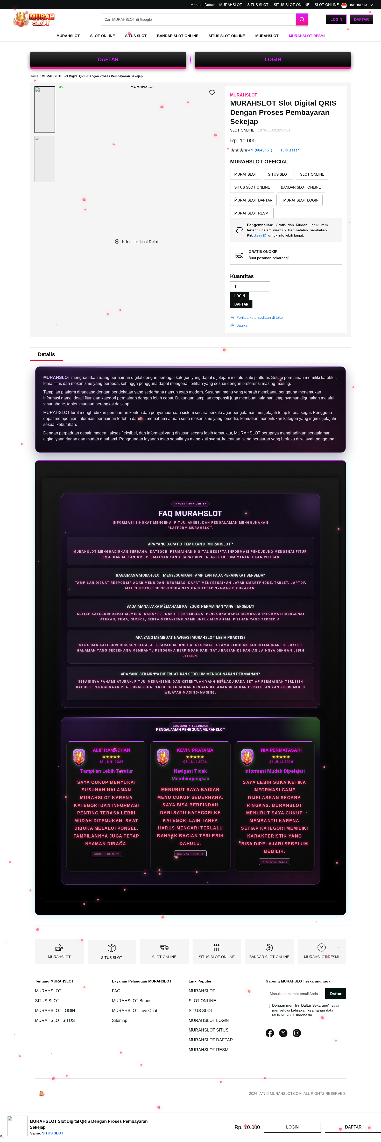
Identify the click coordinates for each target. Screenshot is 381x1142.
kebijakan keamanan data (312, 1010)
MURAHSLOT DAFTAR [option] (253, 200)
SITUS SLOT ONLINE (291, 5)
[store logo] (34, 19)
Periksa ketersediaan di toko (259, 317)
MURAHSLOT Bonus (131, 1001)
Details (46, 354)
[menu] (190, 35)
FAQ (116, 991)
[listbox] (286, 193)
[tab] (46, 354)
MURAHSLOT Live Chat (134, 1010)
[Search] (302, 19)
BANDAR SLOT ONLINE (269, 957)
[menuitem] (68, 35)
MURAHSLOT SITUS (55, 1020)
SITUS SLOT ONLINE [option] (252, 187)
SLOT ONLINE (327, 5)
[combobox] (204, 19)
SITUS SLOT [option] (278, 174)
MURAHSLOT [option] (245, 174)
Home (34, 76)
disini (258, 235)
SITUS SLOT (258, 5)
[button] (44, 109)
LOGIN (273, 59)
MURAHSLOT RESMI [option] (252, 213)
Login (336, 19)
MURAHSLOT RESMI (321, 957)
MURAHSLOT (230, 5)
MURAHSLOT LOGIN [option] (301, 200)
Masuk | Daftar (202, 5)
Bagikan (243, 325)
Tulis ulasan (290, 150)
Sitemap (119, 1020)
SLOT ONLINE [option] (312, 174)
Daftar (361, 19)
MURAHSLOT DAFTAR (211, 1040)
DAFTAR (108, 59)
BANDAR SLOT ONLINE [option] (301, 187)
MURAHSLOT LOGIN (55, 1010)
